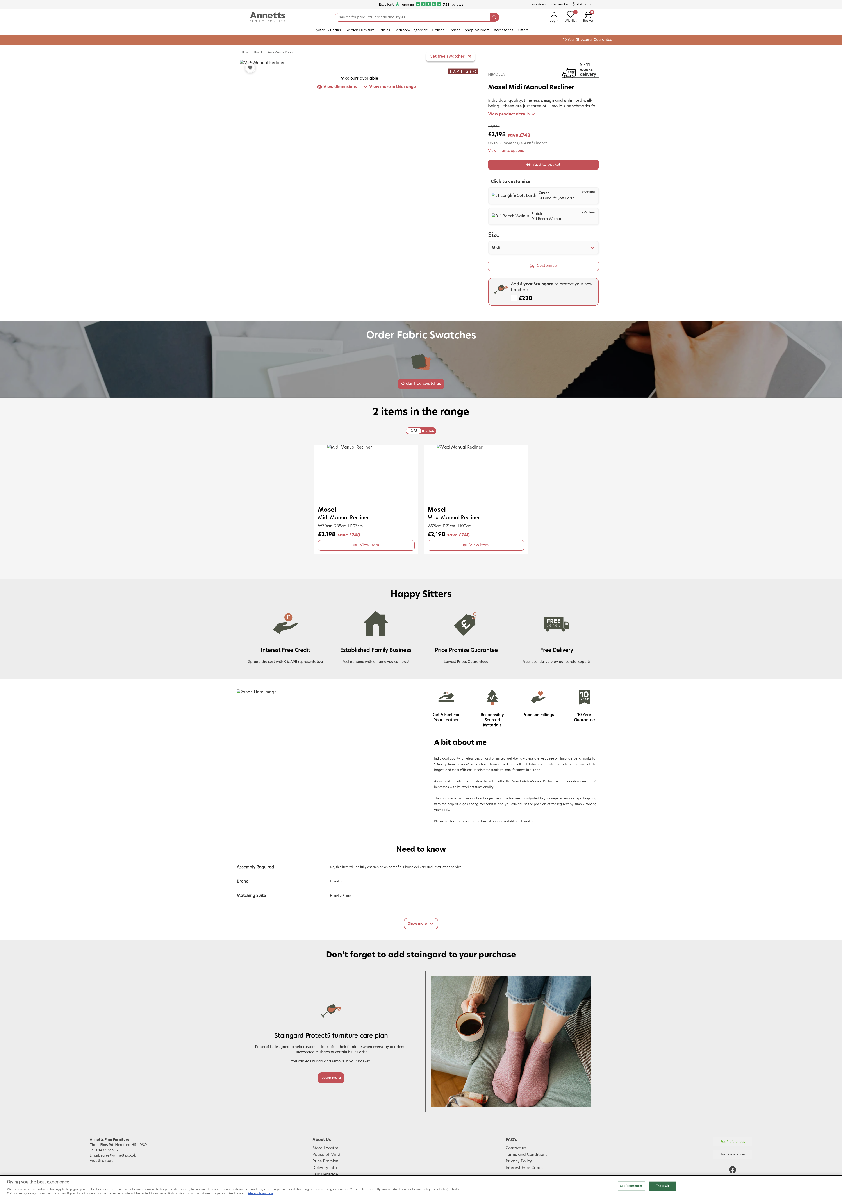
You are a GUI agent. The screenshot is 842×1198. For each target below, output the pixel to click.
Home (245, 52)
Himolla (259, 52)
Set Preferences (733, 1141)
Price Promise (325, 1161)
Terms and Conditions (527, 1155)
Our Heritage (325, 1175)
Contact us (516, 1148)
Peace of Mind (326, 1155)
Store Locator (325, 1148)
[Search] (494, 17)
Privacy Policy (519, 1161)
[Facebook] (732, 1169)
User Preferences (732, 1154)
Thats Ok (662, 1186)
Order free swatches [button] (421, 384)
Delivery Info (324, 1168)
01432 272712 (107, 1150)
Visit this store (102, 1160)
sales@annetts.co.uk (118, 1155)
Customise (547, 266)
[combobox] (543, 247)
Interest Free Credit (524, 1168)
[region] (421, 1186)
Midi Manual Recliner (281, 52)
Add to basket (546, 165)
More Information (260, 1193)
